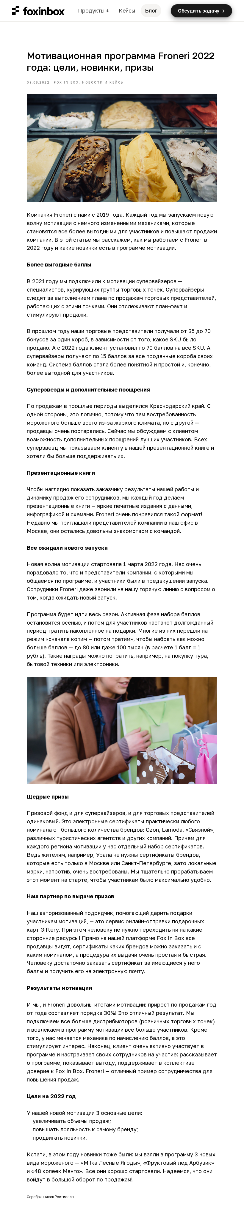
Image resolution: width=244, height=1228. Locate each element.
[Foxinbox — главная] (38, 10)
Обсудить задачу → (201, 11)
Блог (151, 10)
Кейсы (127, 10)
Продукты (93, 10)
